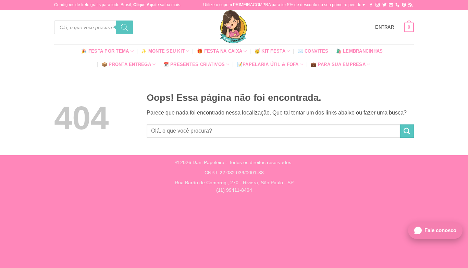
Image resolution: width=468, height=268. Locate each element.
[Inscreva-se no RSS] (410, 5)
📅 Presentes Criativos (194, 64)
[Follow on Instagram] (377, 5)
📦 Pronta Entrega (126, 64)
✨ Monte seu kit (163, 51)
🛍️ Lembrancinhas (359, 51)
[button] (384, 27)
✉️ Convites (313, 51)
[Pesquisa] (124, 27)
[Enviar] (407, 131)
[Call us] (397, 5)
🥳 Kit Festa (270, 51)
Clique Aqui (144, 4)
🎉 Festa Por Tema (105, 51)
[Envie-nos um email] (391, 5)
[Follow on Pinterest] (404, 5)
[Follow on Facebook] (371, 5)
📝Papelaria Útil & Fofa (268, 64)
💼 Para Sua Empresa (338, 64)
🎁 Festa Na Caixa (219, 51)
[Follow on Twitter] (384, 5)
